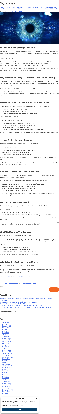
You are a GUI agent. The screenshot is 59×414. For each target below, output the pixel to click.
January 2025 (6, 338)
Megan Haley (18, 11)
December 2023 (7, 352)
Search (2, 286)
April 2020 (5, 378)
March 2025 (6, 335)
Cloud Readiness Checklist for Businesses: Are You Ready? (19, 302)
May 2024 (5, 348)
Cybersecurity (28, 283)
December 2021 (7, 366)
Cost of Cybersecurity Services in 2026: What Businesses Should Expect (23, 305)
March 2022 (6, 364)
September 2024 (7, 341)
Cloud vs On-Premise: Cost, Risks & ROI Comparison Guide (19, 304)
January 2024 (6, 350)
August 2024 (6, 343)
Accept (19, 409)
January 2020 (6, 383)
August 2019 (6, 392)
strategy (35, 283)
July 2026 (5, 324)
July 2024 (5, 345)
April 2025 (5, 333)
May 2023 (5, 362)
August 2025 (6, 328)
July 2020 (5, 373)
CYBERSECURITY (13, 283)
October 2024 (6, 340)
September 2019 (7, 390)
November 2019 (7, 386)
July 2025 (5, 329)
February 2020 (7, 381)
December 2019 (7, 385)
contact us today (17, 276)
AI (23, 283)
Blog (6, 283)
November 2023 (7, 354)
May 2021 (5, 369)
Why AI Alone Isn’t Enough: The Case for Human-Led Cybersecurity (28, 8)
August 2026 (6, 322)
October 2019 (6, 388)
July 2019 (5, 393)
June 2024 (5, 347)
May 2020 (5, 376)
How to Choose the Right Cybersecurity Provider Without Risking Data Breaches (26, 307)
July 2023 (5, 360)
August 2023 (6, 359)
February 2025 (7, 336)
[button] (36, 398)
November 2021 (7, 367)
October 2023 (6, 355)
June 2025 (5, 331)
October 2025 (6, 326)
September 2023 (7, 357)
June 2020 (5, 374)
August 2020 (6, 371)
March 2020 (6, 379)
